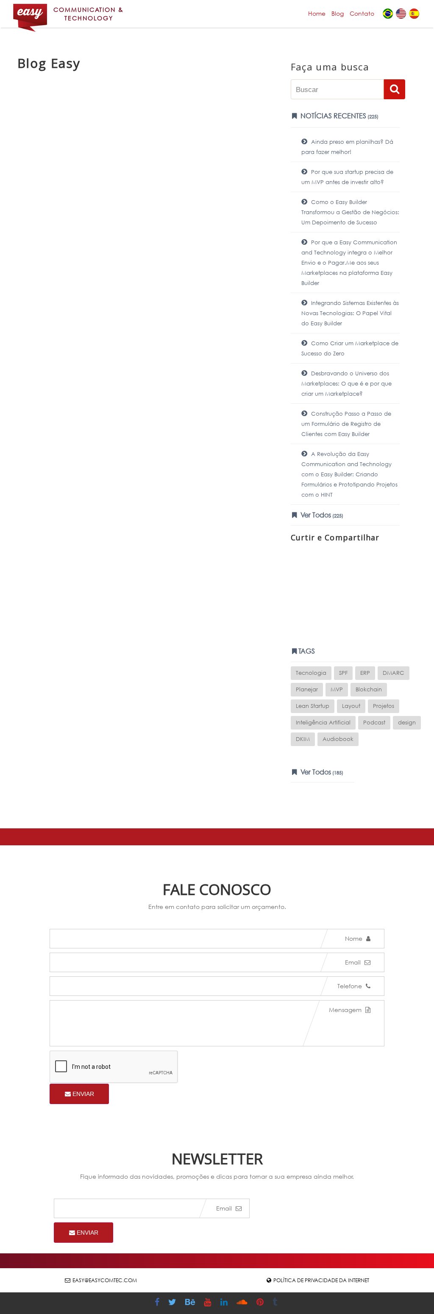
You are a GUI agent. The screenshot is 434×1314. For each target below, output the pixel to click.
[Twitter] (173, 1303)
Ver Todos (321, 514)
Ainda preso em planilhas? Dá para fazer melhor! (347, 147)
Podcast (374, 722)
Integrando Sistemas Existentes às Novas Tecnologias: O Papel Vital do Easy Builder (350, 313)
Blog (337, 13)
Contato (362, 13)
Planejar (307, 689)
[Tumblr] (276, 1303)
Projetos (383, 706)
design (407, 722)
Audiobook (338, 739)
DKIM (303, 739)
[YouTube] (208, 1303)
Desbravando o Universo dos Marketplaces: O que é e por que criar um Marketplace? (346, 383)
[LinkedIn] (225, 1303)
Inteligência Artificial (323, 722)
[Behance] (191, 1303)
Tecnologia (311, 673)
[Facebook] (158, 1303)
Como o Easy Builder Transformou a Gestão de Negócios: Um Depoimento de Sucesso (350, 212)
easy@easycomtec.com (104, 1280)
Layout (351, 706)
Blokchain (369, 689)
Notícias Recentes (338, 115)
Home (317, 13)
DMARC (393, 673)
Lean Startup (312, 706)
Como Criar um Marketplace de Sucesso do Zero (349, 348)
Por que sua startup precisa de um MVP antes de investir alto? (347, 177)
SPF (343, 673)
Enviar (82, 1093)
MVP (337, 689)
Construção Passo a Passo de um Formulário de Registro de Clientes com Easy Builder (346, 424)
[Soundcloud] (243, 1303)
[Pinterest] (261, 1303)
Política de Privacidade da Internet (321, 1280)
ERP (365, 673)
